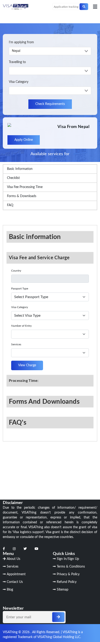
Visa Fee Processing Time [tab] (25, 187)
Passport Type (19, 288)
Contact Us (15, 582)
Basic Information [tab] (20, 169)
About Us (13, 559)
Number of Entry (21, 325)
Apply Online (23, 139)
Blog (10, 589)
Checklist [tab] (13, 178)
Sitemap (62, 589)
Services (16, 344)
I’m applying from (21, 42)
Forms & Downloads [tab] (21, 196)
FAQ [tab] (10, 205)
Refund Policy (67, 582)
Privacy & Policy (68, 574)
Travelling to (17, 62)
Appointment (16, 574)
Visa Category (18, 82)
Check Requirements (50, 104)
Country (16, 270)
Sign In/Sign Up (68, 559)
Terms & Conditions (71, 566)
